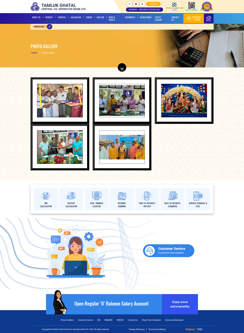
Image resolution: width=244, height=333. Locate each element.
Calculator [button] (76, 17)
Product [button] (49, 17)
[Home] (208, 18)
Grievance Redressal (174, 320)
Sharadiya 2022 (189, 101)
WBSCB (120, 320)
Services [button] (62, 17)
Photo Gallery (158, 18)
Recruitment (146, 17)
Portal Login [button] (196, 18)
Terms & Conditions (157, 329)
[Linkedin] (142, 4)
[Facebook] (129, 4)
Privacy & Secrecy (137, 329)
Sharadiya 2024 (127, 148)
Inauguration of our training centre (64, 103)
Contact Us (175, 18)
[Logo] (58, 6)
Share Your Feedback (151, 320)
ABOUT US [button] (36, 17)
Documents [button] (130, 17)
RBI (98, 320)
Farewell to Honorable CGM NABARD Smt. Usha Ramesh (124, 109)
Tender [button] (89, 17)
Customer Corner (85, 320)
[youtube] (135, 4)
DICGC (174, 10)
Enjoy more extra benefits (179, 304)
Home (34, 52)
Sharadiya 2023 (65, 148)
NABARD (109, 320)
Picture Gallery (67, 320)
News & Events (112, 18)
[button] (100, 17)
